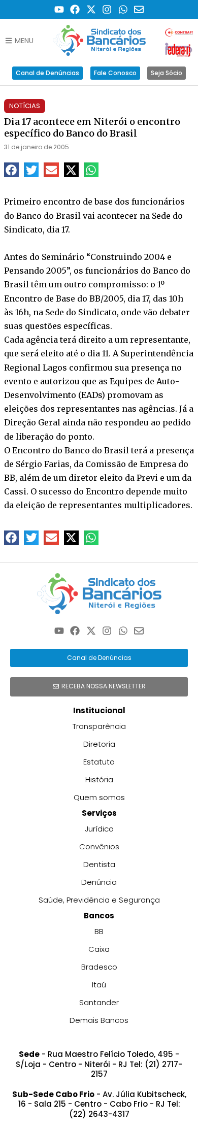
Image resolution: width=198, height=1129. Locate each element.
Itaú (99, 984)
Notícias (24, 106)
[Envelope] (139, 9)
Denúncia (99, 882)
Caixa (99, 949)
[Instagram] (107, 9)
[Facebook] (75, 9)
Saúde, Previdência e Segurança (99, 899)
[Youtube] (59, 9)
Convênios (99, 846)
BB (99, 931)
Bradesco (99, 966)
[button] (11, 169)
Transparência (99, 726)
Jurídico (99, 828)
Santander (99, 1002)
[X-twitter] (91, 9)
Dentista (99, 864)
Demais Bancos (99, 1020)
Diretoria (99, 744)
